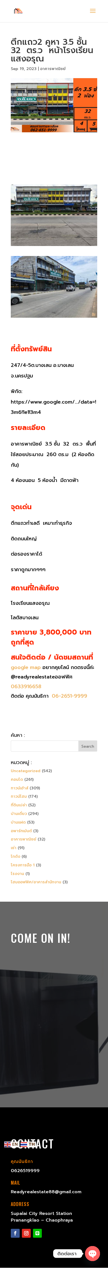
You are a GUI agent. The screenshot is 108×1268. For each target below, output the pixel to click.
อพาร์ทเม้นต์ (21, 831)
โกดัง (15, 856)
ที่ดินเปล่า (19, 805)
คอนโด (17, 779)
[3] (54, 317)
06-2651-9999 (68, 696)
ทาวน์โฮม (19, 796)
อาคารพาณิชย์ (53, 69)
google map (26, 667)
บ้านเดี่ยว (19, 814)
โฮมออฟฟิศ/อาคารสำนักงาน (36, 882)
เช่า (13, 848)
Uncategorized (25, 771)
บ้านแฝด (18, 822)
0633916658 (26, 686)
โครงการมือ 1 (23, 865)
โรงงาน (17, 874)
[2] (54, 246)
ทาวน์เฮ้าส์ (19, 788)
